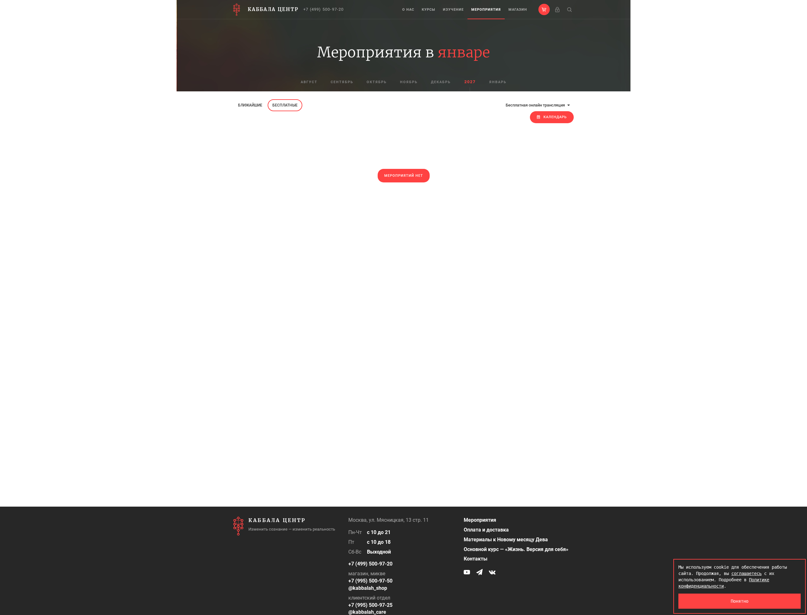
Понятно (739, 601)
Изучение (453, 10)
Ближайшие (250, 105)
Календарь (555, 117)
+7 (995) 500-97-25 (370, 605)
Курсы (428, 10)
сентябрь (342, 82)
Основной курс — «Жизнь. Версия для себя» (516, 549)
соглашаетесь (746, 573)
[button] (544, 9)
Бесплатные (285, 105)
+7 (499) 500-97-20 (323, 9)
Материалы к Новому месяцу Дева (506, 540)
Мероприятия (486, 10)
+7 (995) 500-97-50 (370, 581)
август (309, 82)
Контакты (475, 559)
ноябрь (409, 82)
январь (498, 82)
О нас (408, 10)
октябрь (377, 82)
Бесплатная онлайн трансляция (536, 105)
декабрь (441, 82)
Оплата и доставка (486, 530)
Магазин (517, 10)
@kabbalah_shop (367, 588)
